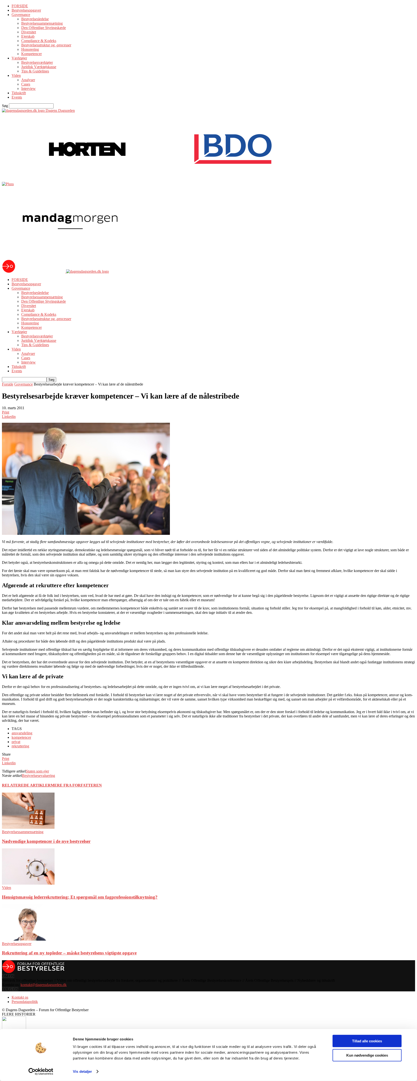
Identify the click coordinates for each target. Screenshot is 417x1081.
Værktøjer (19, 58)
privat (16, 742)
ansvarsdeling (22, 733)
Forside (7, 384)
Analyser (28, 80)
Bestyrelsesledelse (35, 19)
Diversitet (28, 32)
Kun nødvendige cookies (367, 1055)
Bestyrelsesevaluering (38, 775)
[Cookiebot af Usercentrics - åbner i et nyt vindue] (41, 1071)
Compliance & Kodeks (38, 41)
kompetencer (21, 737)
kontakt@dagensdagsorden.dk (44, 985)
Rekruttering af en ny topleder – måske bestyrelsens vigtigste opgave (69, 952)
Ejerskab (28, 36)
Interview (28, 88)
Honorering (30, 49)
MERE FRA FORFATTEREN (76, 785)
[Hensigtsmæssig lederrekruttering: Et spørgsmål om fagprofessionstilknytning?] (28, 883)
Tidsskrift (19, 93)
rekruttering (20, 746)
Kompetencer (31, 54)
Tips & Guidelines (35, 71)
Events (17, 97)
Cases (25, 84)
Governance (21, 15)
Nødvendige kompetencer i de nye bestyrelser (46, 841)
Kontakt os (20, 997)
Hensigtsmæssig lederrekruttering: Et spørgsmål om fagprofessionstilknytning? (80, 897)
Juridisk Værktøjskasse (38, 67)
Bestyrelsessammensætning (42, 23)
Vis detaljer (82, 1071)
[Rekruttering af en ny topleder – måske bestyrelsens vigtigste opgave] (28, 939)
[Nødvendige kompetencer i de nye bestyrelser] (28, 827)
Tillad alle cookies (367, 1041)
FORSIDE (20, 6)
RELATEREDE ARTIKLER (26, 785)
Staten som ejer (37, 771)
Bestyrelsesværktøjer (37, 62)
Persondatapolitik (25, 1002)
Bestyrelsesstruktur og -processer (46, 45)
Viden (16, 75)
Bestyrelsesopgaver (26, 10)
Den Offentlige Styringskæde (43, 28)
